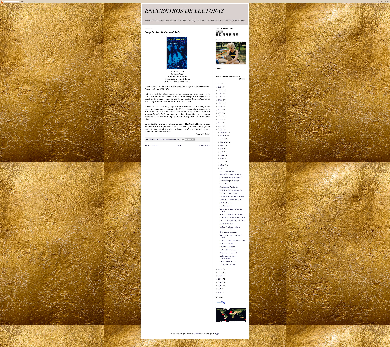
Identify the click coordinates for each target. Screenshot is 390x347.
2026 (220, 87)
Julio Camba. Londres (227, 203)
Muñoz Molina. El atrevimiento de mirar (231, 210)
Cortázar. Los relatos (226, 243)
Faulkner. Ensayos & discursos (229, 180)
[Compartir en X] (190, 139)
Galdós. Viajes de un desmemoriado (231, 184)
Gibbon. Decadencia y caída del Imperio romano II (230, 228)
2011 (220, 272)
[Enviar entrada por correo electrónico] (182, 139)
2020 (220, 106)
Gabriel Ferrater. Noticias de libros (231, 190)
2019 (220, 110)
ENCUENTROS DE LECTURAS (184, 10)
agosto (222, 145)
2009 (220, 279)
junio (222, 152)
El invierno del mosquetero (228, 232)
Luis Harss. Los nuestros (228, 246)
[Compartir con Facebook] (192, 139)
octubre (222, 139)
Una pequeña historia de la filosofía (231, 177)
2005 (220, 292)
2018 (220, 113)
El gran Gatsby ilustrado (227, 264)
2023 (220, 97)
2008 (220, 282)
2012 (220, 269)
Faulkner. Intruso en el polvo (229, 250)
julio (221, 149)
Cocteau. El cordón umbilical (229, 193)
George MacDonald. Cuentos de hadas (232, 217)
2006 (220, 289)
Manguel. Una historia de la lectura (231, 174)
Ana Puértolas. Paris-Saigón (229, 187)
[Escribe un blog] (188, 139)
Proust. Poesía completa (227, 261)
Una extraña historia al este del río (231, 199)
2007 (220, 285)
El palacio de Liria (226, 206)
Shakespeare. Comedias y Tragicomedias (228, 257)
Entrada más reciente (152, 145)
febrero (222, 165)
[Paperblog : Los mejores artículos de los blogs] (221, 303)
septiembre (224, 142)
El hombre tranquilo (226, 224)
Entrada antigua (204, 145)
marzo (222, 162)
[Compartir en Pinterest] (194, 139)
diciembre (223, 132)
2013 (220, 129)
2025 (220, 90)
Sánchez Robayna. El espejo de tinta (231, 214)
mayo (222, 155)
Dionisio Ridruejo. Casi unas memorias (232, 240)
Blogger (216, 333)
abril (221, 158)
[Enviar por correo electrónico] (186, 139)
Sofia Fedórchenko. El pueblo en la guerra (231, 236)
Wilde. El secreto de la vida (228, 253)
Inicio (179, 145)
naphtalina (196, 333)
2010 (220, 276)
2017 (220, 116)
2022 (220, 100)
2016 (220, 119)
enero (222, 168)
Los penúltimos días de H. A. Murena (232, 196)
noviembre (223, 135)
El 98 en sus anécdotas (227, 171)
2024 (220, 93)
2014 (220, 126)
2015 (220, 123)
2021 (220, 103)
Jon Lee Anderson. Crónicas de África (232, 220)
